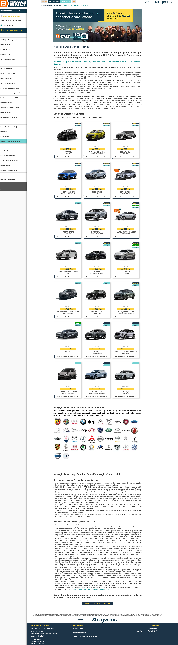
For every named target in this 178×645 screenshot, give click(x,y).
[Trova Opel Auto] (117, 439)
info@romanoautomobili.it (49, 633)
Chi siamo (3, 131)
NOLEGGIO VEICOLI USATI (8, 170)
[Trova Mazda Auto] (75, 439)
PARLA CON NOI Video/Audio (9, 88)
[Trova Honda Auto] (58, 430)
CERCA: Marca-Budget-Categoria (12, 20)
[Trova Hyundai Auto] (66, 430)
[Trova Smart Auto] (92, 447)
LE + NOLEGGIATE (6, 69)
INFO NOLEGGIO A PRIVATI (8, 73)
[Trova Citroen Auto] (100, 422)
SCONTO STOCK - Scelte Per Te (13, 30)
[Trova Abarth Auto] (58, 422)
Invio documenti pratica (7, 155)
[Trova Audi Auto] (75, 422)
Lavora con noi (5, 165)
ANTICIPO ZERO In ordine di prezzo (11, 35)
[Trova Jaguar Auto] (75, 430)
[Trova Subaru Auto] (100, 447)
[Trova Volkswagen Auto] (134, 447)
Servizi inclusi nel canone (8, 117)
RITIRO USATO (5, 175)
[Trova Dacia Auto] (117, 422)
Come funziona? (5, 112)
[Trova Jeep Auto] (83, 430)
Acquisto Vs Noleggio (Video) (9, 107)
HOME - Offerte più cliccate (11, 16)
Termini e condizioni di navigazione (85, 636)
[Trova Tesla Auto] (117, 447)
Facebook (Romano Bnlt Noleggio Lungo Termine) (91, 589)
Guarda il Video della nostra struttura (12, 146)
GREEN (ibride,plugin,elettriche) (10, 40)
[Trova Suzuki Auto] (109, 447)
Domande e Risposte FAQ (8, 127)
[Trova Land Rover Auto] (109, 430)
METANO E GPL (5, 49)
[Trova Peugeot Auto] (126, 439)
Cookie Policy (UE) (79, 632)
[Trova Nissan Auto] (100, 439)
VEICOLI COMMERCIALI (7, 59)
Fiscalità (3, 122)
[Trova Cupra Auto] (109, 422)
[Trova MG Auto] (134, 430)
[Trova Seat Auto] (75, 447)
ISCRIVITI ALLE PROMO (7, 180)
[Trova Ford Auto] (134, 422)
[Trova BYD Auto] (92, 422)
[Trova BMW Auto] (83, 422)
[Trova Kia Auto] (92, 430)
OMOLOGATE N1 (5, 54)
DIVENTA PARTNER (6, 78)
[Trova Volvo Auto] (58, 456)
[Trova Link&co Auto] (126, 430)
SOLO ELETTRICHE (6, 44)
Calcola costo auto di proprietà (10, 93)
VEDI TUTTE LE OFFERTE (8, 83)
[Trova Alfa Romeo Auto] (66, 422)
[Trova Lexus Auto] (117, 430)
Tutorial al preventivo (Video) (9, 160)
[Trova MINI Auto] (58, 439)
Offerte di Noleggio (97, 604)
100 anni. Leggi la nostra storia (10, 141)
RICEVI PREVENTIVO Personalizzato (11, 11)
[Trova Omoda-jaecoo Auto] (109, 439)
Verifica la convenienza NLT (9, 98)
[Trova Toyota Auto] (126, 447)
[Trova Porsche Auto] (58, 447)
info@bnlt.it (39, 636)
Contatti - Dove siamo (7, 151)
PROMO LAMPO (8, 25)
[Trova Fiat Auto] (126, 422)
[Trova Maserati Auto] (66, 439)
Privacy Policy (78, 628)
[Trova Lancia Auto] (100, 430)
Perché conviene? (6, 102)
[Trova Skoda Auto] (83, 447)
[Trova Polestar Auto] (134, 439)
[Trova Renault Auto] (66, 447)
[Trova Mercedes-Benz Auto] (83, 439)
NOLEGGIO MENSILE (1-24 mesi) (10, 64)
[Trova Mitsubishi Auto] (92, 439)
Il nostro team (4, 136)
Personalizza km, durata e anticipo (68, 157)
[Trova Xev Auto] (66, 456)
